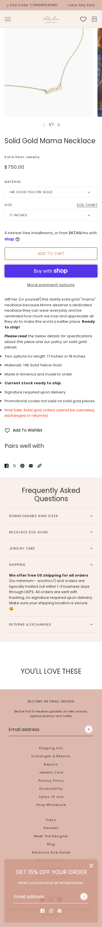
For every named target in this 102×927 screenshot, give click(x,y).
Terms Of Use (51, 797)
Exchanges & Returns (51, 756)
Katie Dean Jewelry (22, 157)
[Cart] (94, 19)
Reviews (51, 828)
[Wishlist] (83, 19)
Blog (51, 844)
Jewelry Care (51, 772)
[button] (39, 466)
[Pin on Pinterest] (22, 466)
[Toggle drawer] (8, 19)
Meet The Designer (51, 836)
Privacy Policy (51, 780)
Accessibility (51, 788)
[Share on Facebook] (6, 466)
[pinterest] (59, 911)
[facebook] (42, 911)
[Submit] (84, 896)
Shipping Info (51, 748)
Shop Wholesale (51, 805)
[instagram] (51, 911)
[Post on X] (14, 466)
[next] (59, 124)
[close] (91, 866)
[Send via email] (31, 466)
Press (51, 820)
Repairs (51, 764)
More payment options (51, 284)
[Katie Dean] (51, 19)
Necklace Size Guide (51, 852)
